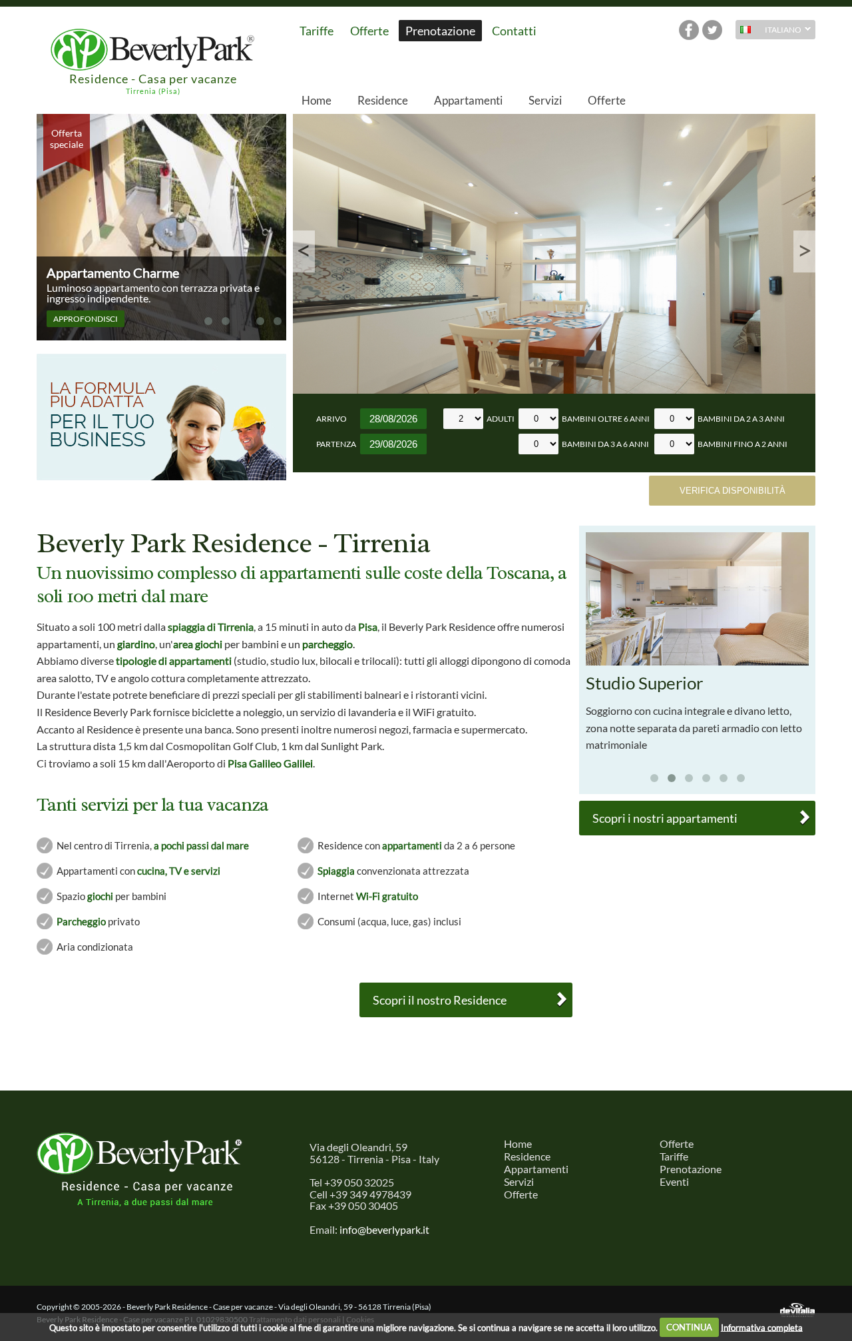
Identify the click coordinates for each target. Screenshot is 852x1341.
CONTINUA (689, 1327)
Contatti (514, 30)
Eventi (674, 1181)
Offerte (369, 30)
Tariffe (316, 30)
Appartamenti (468, 100)
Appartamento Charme (113, 272)
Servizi (545, 100)
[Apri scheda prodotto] (697, 662)
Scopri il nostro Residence (440, 1000)
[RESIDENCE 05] (554, 254)
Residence (382, 100)
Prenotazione (440, 30)
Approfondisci (85, 319)
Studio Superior (644, 682)
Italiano (768, 31)
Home (316, 100)
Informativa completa (762, 1327)
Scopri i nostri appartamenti (665, 818)
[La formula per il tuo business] (161, 477)
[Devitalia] (797, 1310)
